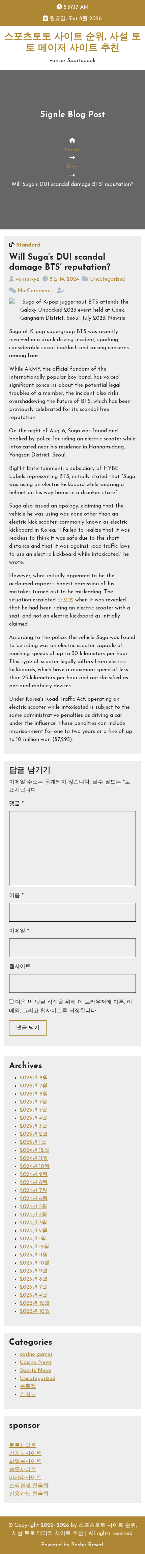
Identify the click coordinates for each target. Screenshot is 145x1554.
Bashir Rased (87, 1545)
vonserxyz (27, 279)
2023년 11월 (34, 1255)
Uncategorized (107, 279)
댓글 (16, 803)
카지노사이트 (25, 1453)
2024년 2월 (34, 1231)
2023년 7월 (33, 1287)
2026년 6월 (34, 1094)
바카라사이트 (25, 1478)
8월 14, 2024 (64, 279)
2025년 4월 (33, 1118)
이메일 (19, 931)
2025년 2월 (34, 1134)
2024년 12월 (34, 1150)
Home (72, 149)
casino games (36, 1354)
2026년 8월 (34, 1078)
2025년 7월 (33, 1102)
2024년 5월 (33, 1207)
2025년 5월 (33, 1110)
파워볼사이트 (25, 1461)
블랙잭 (28, 1386)
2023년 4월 (33, 1295)
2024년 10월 (35, 1166)
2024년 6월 (34, 1198)
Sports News (35, 1370)
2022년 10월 (35, 1311)
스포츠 (65, 600)
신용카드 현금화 (29, 1494)
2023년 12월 (34, 1247)
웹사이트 (20, 966)
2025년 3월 (33, 1126)
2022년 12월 (35, 1303)
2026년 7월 (34, 1086)
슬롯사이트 (22, 1469)
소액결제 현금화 (29, 1486)
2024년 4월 (33, 1215)
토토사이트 (22, 1445)
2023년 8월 (34, 1279)
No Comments (36, 290)
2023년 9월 (34, 1271)
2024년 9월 (34, 1174)
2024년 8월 (34, 1182)
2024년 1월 (33, 1239)
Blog (72, 167)
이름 (16, 895)
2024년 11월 (34, 1158)
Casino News (36, 1362)
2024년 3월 (33, 1223)
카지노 (28, 1394)
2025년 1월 (33, 1142)
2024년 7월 (33, 1190)
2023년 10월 (35, 1263)
